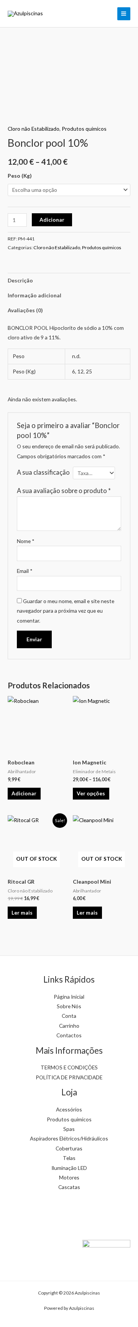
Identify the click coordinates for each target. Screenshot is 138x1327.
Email (25, 571)
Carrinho (69, 1025)
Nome (25, 541)
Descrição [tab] (20, 280)
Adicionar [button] (24, 793)
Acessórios (69, 1109)
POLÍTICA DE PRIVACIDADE (69, 1077)
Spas (69, 1129)
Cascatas (69, 1187)
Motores (69, 1177)
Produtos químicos (84, 128)
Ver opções (91, 793)
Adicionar (51, 219)
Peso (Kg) (19, 175)
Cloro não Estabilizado (33, 128)
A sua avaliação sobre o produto (64, 490)
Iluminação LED (69, 1168)
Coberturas (69, 1148)
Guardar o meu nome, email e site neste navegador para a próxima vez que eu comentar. (65, 611)
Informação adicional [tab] (34, 295)
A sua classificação (43, 472)
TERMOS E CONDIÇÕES (69, 1067)
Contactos (69, 1035)
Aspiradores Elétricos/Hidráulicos (69, 1138)
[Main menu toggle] (123, 13)
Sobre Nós (69, 1006)
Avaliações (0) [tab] (25, 310)
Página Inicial (69, 996)
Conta (69, 1015)
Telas (69, 1158)
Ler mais (22, 912)
